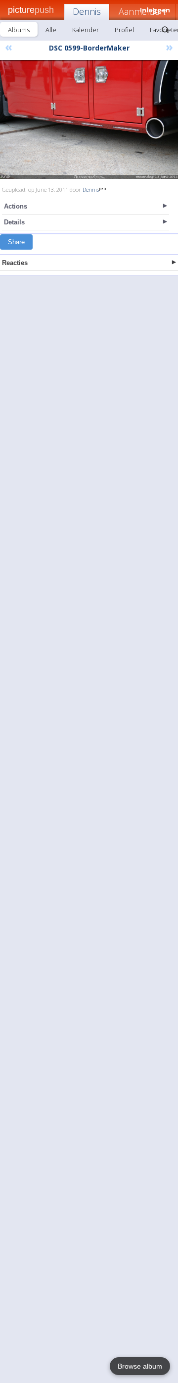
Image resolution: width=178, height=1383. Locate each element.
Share (16, 242)
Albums (19, 29)
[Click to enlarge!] (89, 119)
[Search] (165, 30)
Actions (15, 206)
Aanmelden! (143, 11)
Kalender (85, 29)
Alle (50, 29)
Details (14, 222)
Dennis (87, 11)
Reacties (15, 262)
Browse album (140, 1366)
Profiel (124, 29)
